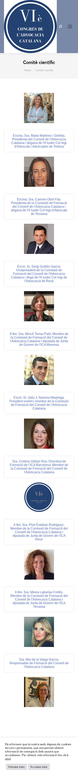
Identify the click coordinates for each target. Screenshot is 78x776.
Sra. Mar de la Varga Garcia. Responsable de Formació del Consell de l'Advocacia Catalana (39, 663)
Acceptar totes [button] (38, 767)
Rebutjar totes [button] (16, 767)
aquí (8, 758)
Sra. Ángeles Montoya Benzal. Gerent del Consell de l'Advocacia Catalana (39, 721)
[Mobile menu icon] (70, 27)
